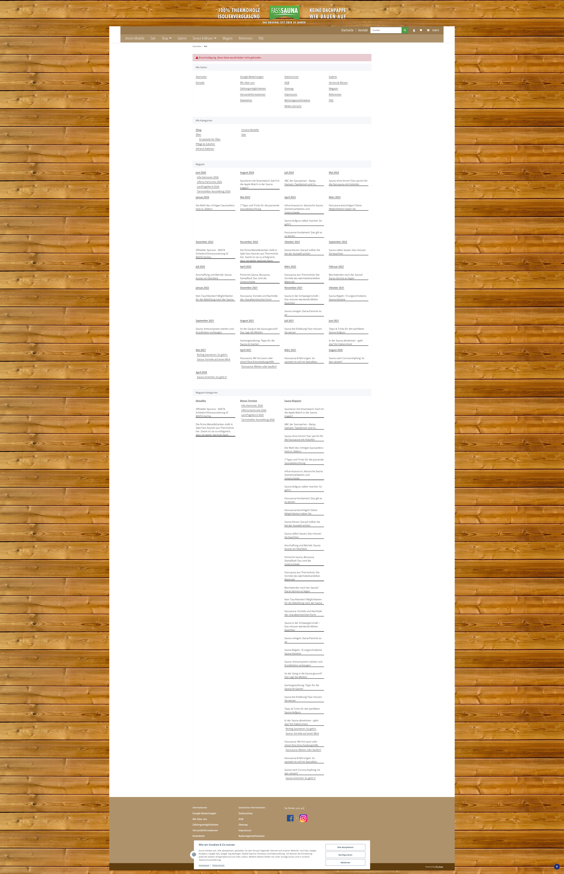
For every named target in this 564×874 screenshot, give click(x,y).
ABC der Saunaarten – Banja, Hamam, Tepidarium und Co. (300, 182)
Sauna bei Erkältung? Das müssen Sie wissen (303, 330)
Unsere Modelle (250, 129)
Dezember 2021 (249, 287)
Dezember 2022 (204, 241)
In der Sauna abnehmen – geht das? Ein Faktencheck (346, 342)
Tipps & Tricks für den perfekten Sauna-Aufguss (346, 330)
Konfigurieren (345, 855)
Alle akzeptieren (345, 847)
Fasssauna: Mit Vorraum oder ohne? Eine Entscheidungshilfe (257, 360)
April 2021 (245, 350)
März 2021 (290, 350)
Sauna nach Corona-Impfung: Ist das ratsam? (346, 360)
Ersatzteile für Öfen (209, 139)
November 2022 (249, 241)
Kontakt (363, 30)
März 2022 (290, 266)
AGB (286, 82)
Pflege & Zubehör (205, 144)
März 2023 (334, 197)
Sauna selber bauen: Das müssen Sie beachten (347, 251)
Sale (243, 134)
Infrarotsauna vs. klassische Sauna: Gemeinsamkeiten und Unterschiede (303, 209)
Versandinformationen (252, 94)
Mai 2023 (245, 197)
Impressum (204, 865)
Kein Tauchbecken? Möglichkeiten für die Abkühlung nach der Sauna (214, 297)
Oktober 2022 (292, 241)
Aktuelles (201, 400)
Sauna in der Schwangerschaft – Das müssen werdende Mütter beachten (302, 299)
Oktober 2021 (336, 287)
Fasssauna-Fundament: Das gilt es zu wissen (303, 234)
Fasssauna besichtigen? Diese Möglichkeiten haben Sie (345, 207)
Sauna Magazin (292, 400)
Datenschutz (218, 865)
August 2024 (247, 172)
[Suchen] (405, 30)
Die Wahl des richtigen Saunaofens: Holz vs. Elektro (215, 207)
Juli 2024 (289, 172)
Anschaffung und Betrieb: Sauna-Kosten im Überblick (214, 276)
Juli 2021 (289, 320)
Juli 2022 (200, 266)
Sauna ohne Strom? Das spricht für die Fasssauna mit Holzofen (348, 182)
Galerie (182, 38)
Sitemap (289, 88)
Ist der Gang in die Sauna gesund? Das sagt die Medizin (259, 330)
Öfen (198, 134)
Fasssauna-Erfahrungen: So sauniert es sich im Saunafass (300, 360)
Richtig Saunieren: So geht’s (212, 354)
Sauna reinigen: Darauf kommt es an (303, 313)
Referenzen (245, 38)
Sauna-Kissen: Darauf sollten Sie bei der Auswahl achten (302, 251)
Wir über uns (247, 82)
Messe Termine (248, 400)
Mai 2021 (201, 350)
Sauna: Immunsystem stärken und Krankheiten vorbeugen (215, 330)
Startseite (347, 30)
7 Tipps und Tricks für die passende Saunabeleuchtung (259, 207)
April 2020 (201, 372)
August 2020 (336, 350)
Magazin (228, 38)
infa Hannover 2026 (208, 177)
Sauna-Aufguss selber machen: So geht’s (303, 222)
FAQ (261, 38)
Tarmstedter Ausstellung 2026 (213, 191)
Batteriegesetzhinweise (297, 100)
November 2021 (293, 287)
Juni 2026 (201, 172)
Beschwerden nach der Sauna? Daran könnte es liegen (346, 276)
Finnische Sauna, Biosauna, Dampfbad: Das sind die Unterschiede (255, 278)
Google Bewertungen (251, 76)
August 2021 (247, 320)
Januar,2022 (202, 287)
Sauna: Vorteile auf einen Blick (213, 359)
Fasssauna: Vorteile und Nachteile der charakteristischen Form (259, 297)
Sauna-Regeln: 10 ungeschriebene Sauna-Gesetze (347, 297)
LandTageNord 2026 (208, 186)
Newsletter (246, 100)
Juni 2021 (334, 320)
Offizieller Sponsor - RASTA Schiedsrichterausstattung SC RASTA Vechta (212, 253)
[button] (414, 30)
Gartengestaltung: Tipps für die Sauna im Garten (257, 342)
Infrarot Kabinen (205, 148)
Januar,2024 (202, 197)
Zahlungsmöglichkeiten (253, 88)
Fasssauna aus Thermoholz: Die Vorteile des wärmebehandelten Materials (302, 278)
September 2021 (205, 320)
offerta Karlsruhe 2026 (209, 181)
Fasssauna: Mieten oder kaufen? (259, 366)
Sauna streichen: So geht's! (212, 377)
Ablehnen (345, 862)
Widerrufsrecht (292, 106)
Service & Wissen (338, 82)
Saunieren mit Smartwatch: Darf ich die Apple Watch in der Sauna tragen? (260, 184)
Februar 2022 (336, 266)
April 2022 (245, 266)
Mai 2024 (334, 172)
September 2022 (338, 241)
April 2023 (290, 197)
